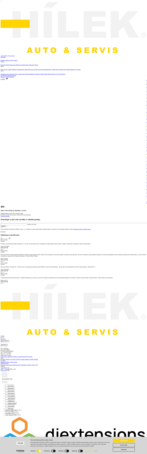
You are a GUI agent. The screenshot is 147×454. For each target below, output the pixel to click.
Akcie (14, 359)
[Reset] (3, 382)
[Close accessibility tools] (6, 382)
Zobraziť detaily (90, 451)
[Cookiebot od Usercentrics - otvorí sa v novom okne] (20, 451)
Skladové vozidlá (5, 77)
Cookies (33, 365)
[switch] (53, 451)
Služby (7, 359)
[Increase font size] (17, 412)
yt (11, 55)
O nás (11, 359)
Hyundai (30, 356)
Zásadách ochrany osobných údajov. (82, 229)
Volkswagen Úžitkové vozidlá (14, 356)
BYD (26, 356)
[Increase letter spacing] (20, 415)
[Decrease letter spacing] (18, 415)
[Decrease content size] (18, 410)
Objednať (35, 359)
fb (10, 55)
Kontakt (14, 75)
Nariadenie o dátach (26, 365)
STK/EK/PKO (4, 75)
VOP (36, 365)
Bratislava (3, 362)
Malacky (8, 362)
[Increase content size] (20, 410)
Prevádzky (3, 57)
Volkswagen (4, 356)
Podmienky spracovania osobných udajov (11, 365)
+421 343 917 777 (5, 367)
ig (13, 55)
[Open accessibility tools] (4, 375)
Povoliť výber (123, 445)
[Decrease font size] (15, 412)
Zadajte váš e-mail (31, 224)
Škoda (23, 356)
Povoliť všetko (124, 440)
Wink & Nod (4, 370)
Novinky (18, 359)
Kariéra (10, 75)
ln (14, 55)
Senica (11, 362)
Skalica (15, 362)
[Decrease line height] (16, 413)
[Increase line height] (18, 413)
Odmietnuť (124, 449)
